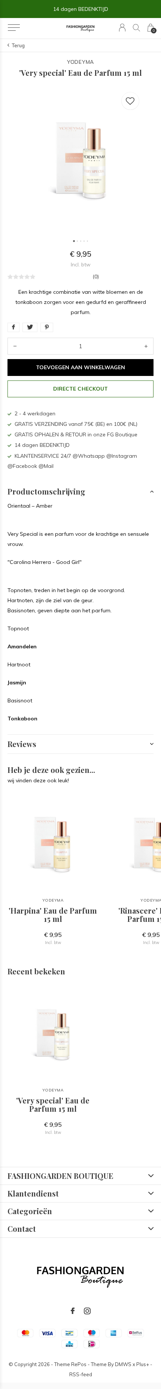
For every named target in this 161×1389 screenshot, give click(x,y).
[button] (13, 28)
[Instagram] (87, 1311)
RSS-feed (80, 1374)
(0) (95, 276)
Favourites (130, 101)
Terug (18, 45)
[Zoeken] (136, 27)
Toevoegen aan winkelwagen (80, 367)
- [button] (14, 346)
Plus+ (142, 1364)
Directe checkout (80, 388)
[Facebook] (73, 1311)
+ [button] (146, 346)
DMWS (123, 1364)
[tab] (80, 491)
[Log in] (122, 27)
